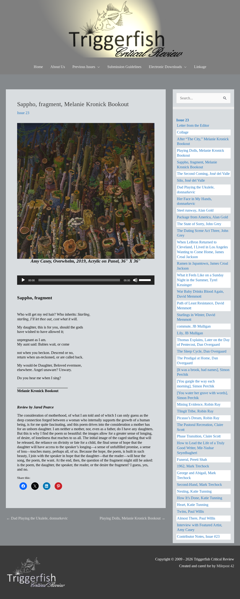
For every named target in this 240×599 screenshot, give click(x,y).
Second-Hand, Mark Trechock (199, 485)
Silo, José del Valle (191, 180)
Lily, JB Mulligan (190, 333)
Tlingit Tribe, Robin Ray (195, 411)
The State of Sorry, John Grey (199, 224)
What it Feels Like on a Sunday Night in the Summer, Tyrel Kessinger (200, 280)
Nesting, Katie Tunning (194, 491)
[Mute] (135, 280)
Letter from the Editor (193, 125)
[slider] (145, 279)
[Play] (23, 280)
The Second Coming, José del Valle (203, 174)
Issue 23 (23, 113)
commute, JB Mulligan (194, 326)
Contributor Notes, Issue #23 (198, 536)
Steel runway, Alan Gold (195, 210)
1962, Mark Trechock (193, 466)
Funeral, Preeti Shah (192, 460)
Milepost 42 (225, 566)
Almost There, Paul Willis (196, 518)
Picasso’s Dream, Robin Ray (198, 418)
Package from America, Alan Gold (202, 217)
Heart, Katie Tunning (192, 505)
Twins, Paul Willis (190, 511)
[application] (85, 280)
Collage (182, 132)
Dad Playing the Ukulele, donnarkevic (37, 518)
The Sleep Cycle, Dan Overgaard (201, 351)
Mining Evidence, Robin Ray (199, 404)
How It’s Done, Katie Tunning (199, 498)
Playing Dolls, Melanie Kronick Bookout (132, 518)
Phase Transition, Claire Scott (199, 436)
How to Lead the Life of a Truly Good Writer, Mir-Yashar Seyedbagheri (201, 448)
